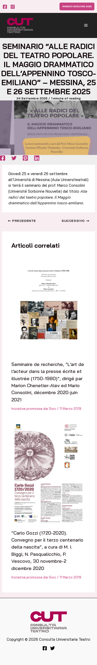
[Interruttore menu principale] (86, 25)
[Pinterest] (25, 158)
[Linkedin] (36, 158)
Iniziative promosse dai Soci (33, 408)
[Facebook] (5, 6)
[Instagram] (12, 6)
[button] (76, 6)
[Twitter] (14, 158)
